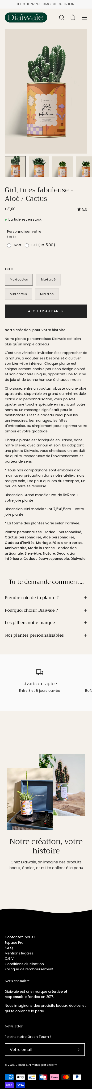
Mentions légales (19, 953)
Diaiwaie (21, 1065)
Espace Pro (14, 942)
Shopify (52, 1065)
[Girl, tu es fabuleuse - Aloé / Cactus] (15, 166)
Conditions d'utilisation (24, 964)
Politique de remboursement (29, 969)
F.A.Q (9, 947)
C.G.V (9, 958)
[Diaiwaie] (26, 17)
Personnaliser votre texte (24, 234)
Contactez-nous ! (20, 937)
